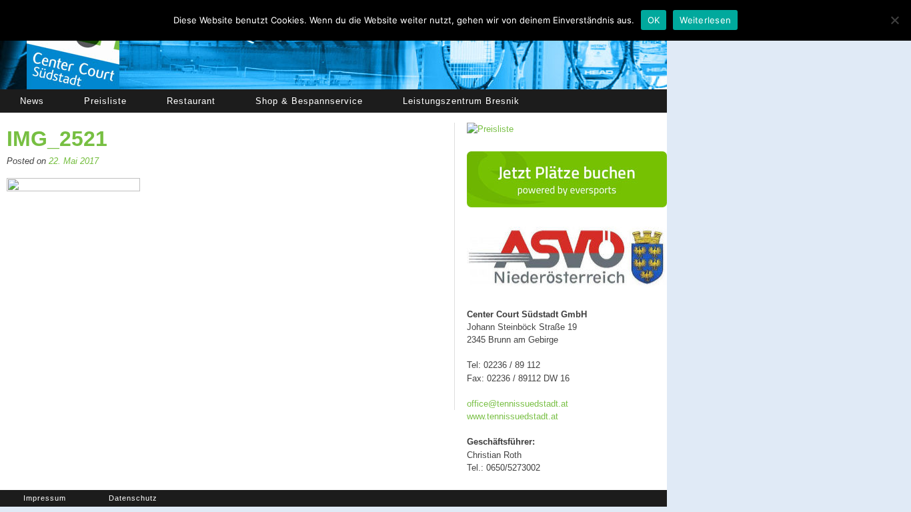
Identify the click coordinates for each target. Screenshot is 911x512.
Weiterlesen (705, 20)
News (32, 101)
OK (654, 20)
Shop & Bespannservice (309, 101)
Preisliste (105, 101)
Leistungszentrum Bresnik (461, 101)
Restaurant (191, 101)
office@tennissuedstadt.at (517, 404)
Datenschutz (133, 498)
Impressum (44, 498)
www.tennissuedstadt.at (512, 416)
